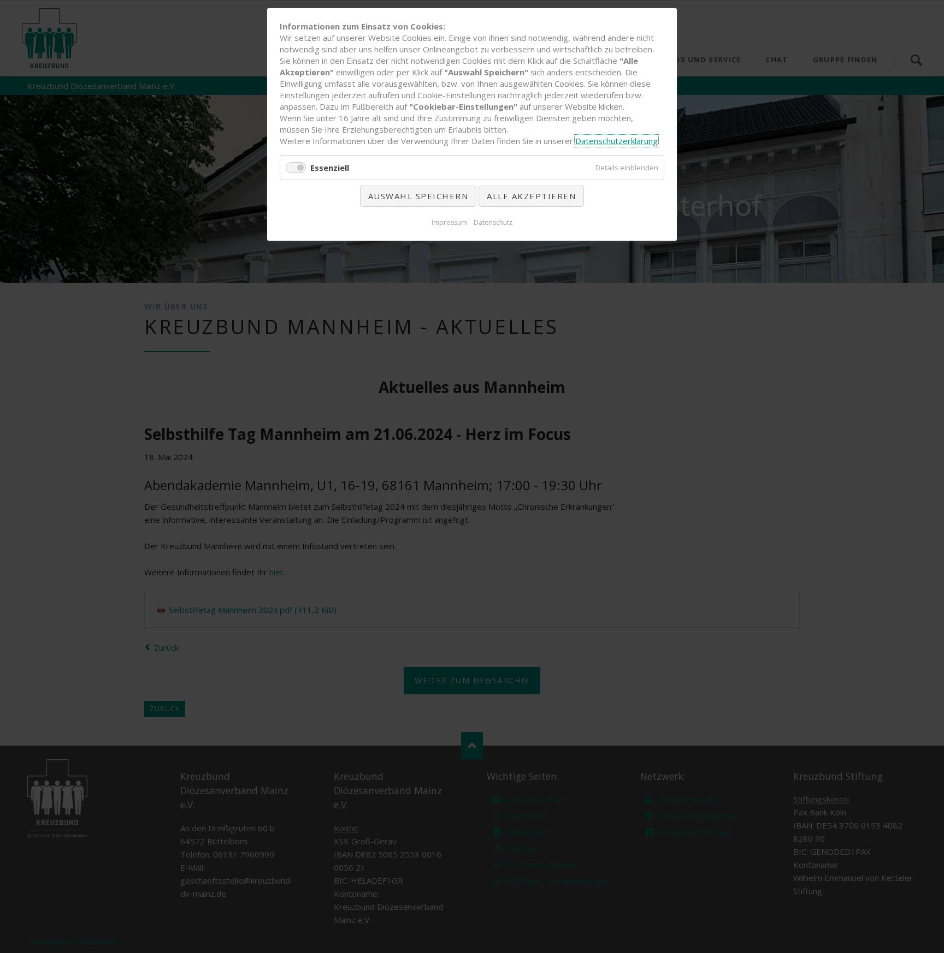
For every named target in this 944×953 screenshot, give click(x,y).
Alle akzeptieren (531, 195)
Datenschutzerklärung (616, 140)
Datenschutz (493, 222)
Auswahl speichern (418, 195)
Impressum (449, 222)
